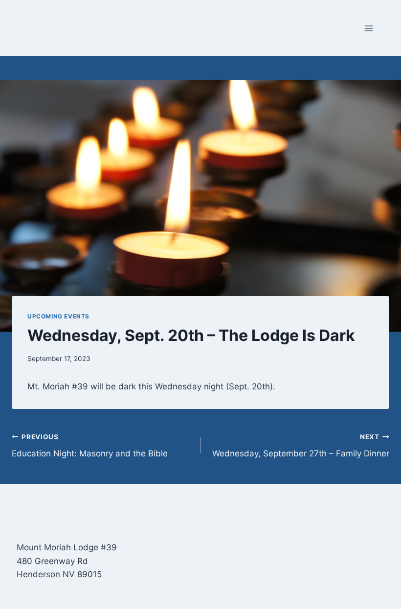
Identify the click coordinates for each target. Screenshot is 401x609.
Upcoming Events (58, 316)
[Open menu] (368, 28)
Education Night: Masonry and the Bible (90, 446)
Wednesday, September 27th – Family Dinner (300, 446)
